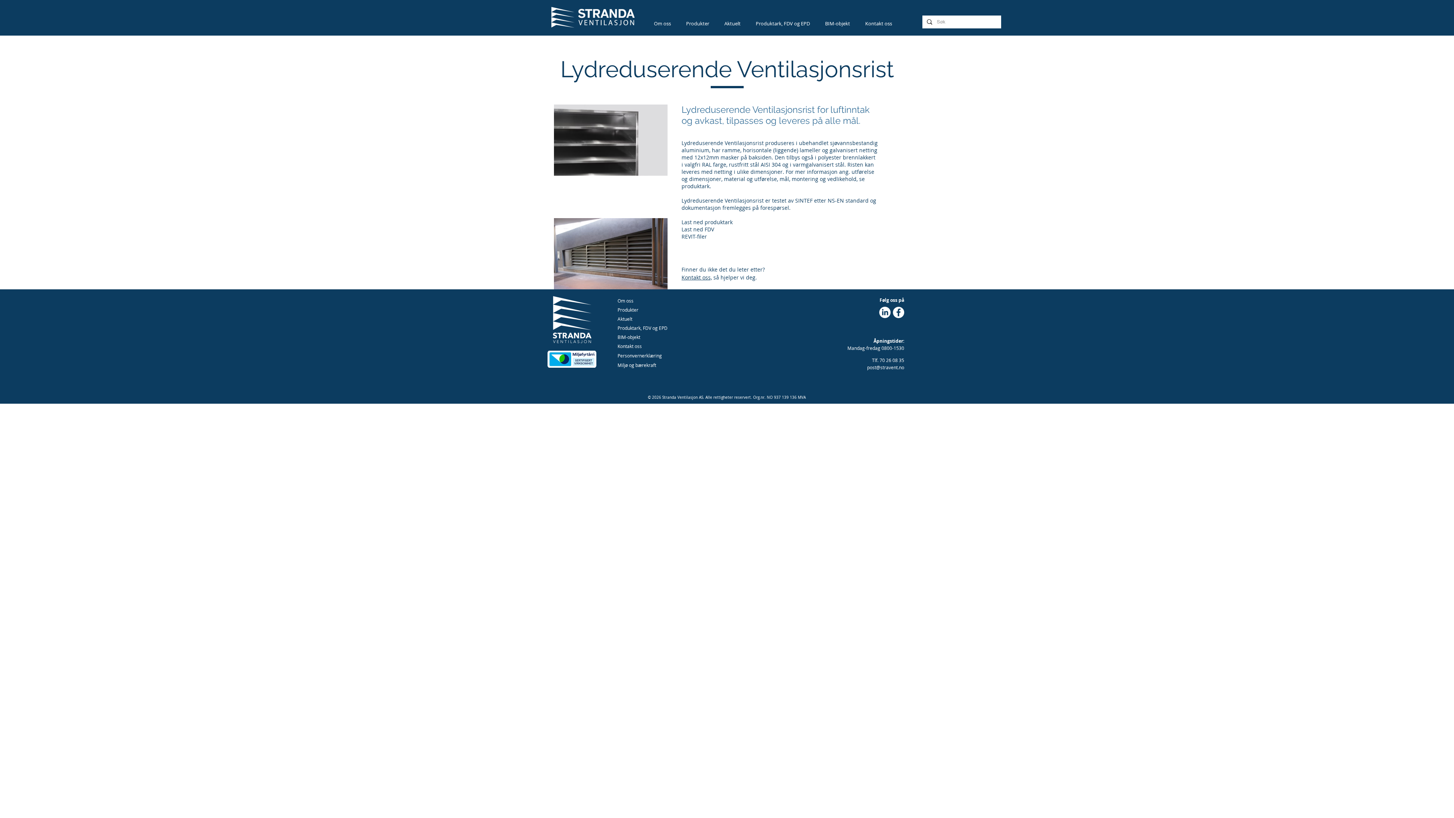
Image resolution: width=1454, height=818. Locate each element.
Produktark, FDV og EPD (643, 328)
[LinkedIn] (885, 312)
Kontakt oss (630, 346)
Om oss (625, 301)
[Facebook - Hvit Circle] (898, 312)
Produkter (628, 310)
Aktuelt (625, 319)
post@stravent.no (885, 367)
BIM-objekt (629, 337)
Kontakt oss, (697, 277)
